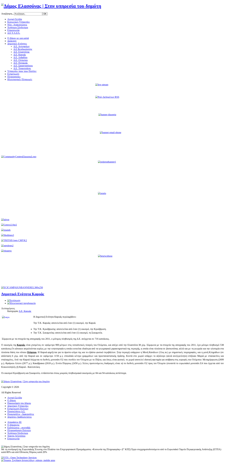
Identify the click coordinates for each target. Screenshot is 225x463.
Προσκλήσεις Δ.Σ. (16, 411)
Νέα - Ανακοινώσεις (17, 24)
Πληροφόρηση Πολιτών (19, 430)
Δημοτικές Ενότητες (17, 43)
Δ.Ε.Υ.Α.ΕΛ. (13, 33)
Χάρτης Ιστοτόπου (16, 436)
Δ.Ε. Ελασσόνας (21, 52)
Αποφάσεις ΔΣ (14, 422)
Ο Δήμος (11, 400)
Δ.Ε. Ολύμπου (20, 60)
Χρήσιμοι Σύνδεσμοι (17, 27)
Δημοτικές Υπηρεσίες (17, 406)
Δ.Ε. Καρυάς (19, 54)
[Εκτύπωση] (13, 300)
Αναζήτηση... (7, 13)
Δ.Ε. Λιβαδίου (20, 57)
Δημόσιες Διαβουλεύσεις (19, 417)
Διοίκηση (11, 41)
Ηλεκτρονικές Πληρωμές (19, 79)
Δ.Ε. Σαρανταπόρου (23, 65)
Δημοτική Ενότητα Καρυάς (22, 294)
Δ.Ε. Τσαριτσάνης (22, 68)
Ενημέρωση (13, 74)
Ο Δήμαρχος (13, 425)
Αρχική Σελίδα (14, 19)
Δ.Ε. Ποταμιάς (20, 63)
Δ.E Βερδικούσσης (22, 49)
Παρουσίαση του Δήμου (19, 403)
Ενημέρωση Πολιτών (17, 408)
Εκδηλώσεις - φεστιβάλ (18, 427)
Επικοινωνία (13, 30)
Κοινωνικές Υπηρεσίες (18, 22)
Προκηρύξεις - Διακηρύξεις (20, 414)
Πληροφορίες (14, 76)
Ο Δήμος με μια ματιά (18, 38)
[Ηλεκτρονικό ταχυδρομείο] (21, 303)
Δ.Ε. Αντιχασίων (21, 46)
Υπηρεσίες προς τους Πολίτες (21, 71)
